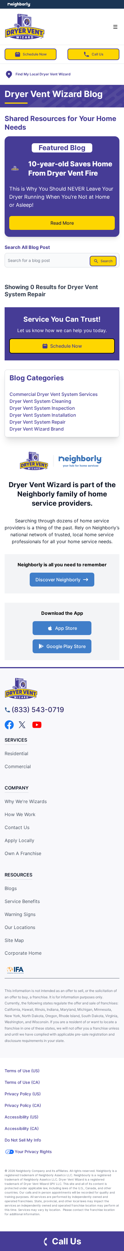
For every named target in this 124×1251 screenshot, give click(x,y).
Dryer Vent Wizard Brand (37, 429)
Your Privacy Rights (33, 1151)
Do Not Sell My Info (23, 1140)
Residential (16, 753)
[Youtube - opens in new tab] (37, 724)
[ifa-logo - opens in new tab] (15, 970)
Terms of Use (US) (22, 1070)
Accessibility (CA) (22, 1128)
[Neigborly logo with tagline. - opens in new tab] (82, 461)
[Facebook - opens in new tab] (9, 724)
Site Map (14, 940)
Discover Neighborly (57, 579)
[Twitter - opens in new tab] (23, 724)
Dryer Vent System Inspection (42, 408)
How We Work (20, 814)
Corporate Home (23, 953)
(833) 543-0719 (38, 709)
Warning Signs (20, 914)
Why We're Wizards (26, 801)
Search (106, 261)
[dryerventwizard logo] (62, 688)
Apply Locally (19, 840)
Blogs (11, 888)
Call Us (97, 54)
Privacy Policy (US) (23, 1093)
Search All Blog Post (27, 247)
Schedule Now (35, 54)
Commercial (18, 766)
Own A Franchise (23, 853)
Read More (62, 223)
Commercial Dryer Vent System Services (54, 394)
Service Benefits (22, 901)
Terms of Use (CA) (22, 1082)
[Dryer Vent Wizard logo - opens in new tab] (34, 460)
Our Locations (20, 927)
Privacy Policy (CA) (23, 1105)
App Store (66, 628)
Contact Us (17, 827)
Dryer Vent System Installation (43, 415)
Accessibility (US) (21, 1116)
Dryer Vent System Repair (37, 422)
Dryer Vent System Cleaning (40, 401)
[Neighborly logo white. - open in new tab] (19, 4)
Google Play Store (66, 646)
